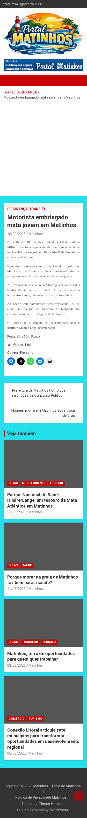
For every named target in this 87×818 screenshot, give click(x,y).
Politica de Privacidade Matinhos (41, 797)
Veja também (21, 433)
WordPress (59, 810)
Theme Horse (50, 804)
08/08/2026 (16, 665)
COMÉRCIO (17, 718)
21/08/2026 (16, 512)
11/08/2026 (16, 589)
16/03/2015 (16, 234)
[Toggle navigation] (10, 80)
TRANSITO (37, 209)
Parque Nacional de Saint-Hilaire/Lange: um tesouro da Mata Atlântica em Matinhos (42, 500)
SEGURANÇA (17, 209)
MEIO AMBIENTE (33, 483)
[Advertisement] (43, 146)
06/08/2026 (16, 753)
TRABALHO (30, 642)
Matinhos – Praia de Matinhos (57, 786)
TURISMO (56, 483)
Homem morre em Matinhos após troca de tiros (43, 413)
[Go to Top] (78, 796)
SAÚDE (27, 565)
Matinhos (36, 234)
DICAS (13, 483)
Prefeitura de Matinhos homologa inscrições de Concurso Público (38, 393)
